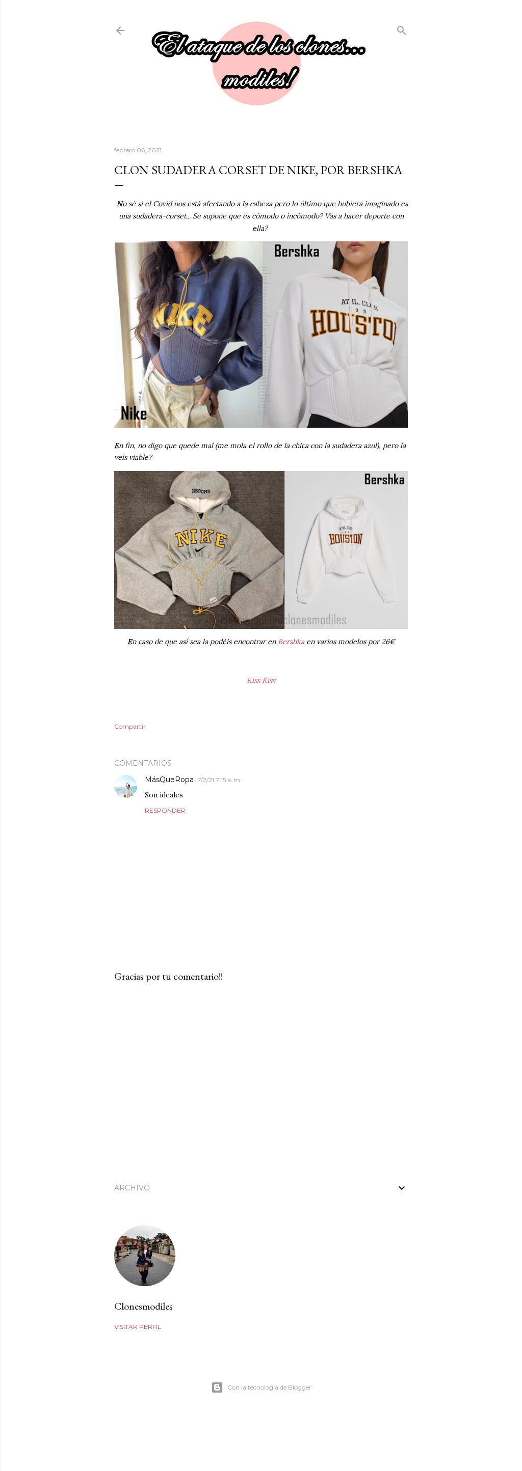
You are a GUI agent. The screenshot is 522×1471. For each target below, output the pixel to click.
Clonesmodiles (143, 1306)
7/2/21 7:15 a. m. (220, 780)
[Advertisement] (261, 1079)
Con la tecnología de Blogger (269, 1387)
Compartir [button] (130, 726)
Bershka (291, 641)
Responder (165, 810)
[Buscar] (402, 28)
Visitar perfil (137, 1326)
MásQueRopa (169, 779)
